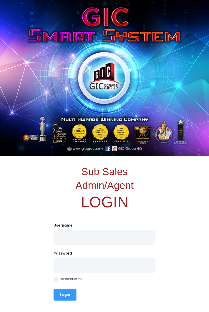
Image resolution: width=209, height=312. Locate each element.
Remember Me (71, 279)
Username (63, 225)
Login (65, 294)
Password (63, 253)
